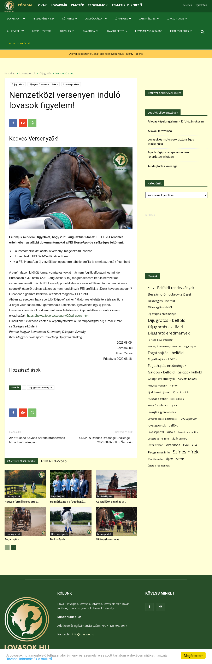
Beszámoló (157, 294)
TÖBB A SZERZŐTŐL (54, 461)
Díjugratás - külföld (165, 327)
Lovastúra (88, 31)
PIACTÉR (77, 5)
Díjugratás (46, 73)
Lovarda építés (115, 31)
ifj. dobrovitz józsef (159, 392)
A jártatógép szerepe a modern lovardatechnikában (168, 154)
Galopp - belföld (161, 372)
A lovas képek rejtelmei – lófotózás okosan (176, 121)
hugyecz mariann (157, 385)
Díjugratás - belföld (167, 320)
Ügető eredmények (159, 465)
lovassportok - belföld (163, 425)
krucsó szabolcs (158, 405)
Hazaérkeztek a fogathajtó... (68, 501)
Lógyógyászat (94, 18)
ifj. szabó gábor (157, 399)
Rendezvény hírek (43, 18)
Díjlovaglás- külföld (160, 307)
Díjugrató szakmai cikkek (43, 84)
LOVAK (41, 5)
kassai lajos (177, 398)
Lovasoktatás (175, 18)
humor (174, 385)
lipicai (174, 405)
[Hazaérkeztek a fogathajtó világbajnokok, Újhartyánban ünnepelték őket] (70, 484)
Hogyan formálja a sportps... (22, 501)
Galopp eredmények (161, 379)
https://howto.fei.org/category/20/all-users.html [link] (58, 315)
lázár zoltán (155, 445)
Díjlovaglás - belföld (161, 301)
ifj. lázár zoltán (181, 392)
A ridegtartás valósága (162, 166)
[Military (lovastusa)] (116, 521)
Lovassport (14, 18)
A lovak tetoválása (160, 131)
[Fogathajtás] (25, 521)
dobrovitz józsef (180, 294)
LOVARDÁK (59, 5)
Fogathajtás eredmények (167, 366)
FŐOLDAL (25, 5)
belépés (187, 4)
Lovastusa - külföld (158, 438)
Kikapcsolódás (179, 31)
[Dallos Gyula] (70, 521)
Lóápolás (65, 31)
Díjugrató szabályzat (41, 387)
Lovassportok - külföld (161, 432)
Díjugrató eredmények (169, 333)
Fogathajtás (57, 496)
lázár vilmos (179, 438)
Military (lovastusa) (107, 539)
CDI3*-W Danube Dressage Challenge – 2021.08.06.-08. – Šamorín (105, 440)
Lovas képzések (41, 31)
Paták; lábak (190, 445)
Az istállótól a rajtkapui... (111, 501)
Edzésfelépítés (104, 496)
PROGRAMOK (98, 5)
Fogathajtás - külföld (163, 359)
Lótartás (68, 18)
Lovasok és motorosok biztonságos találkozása (171, 141)
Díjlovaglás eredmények (162, 314)
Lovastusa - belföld (188, 432)
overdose (173, 445)
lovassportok (188, 418)
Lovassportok (27, 73)
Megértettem (194, 655)
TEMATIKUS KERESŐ (127, 5)
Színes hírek (186, 452)
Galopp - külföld (190, 372)
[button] (202, 33)
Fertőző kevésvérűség (160, 339)
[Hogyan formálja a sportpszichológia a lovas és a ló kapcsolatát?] (25, 484)
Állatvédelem (15, 31)
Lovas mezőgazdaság (148, 31)
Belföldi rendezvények (175, 288)
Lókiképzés (121, 18)
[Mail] (161, 607)
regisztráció (200, 4)
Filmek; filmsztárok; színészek (164, 346)
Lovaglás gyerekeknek (162, 412)
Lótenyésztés (147, 18)
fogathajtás (190, 346)
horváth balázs (187, 379)
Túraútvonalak (155, 458)
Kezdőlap (10, 73)
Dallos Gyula (57, 539)
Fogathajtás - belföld (166, 353)
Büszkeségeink (59, 534)
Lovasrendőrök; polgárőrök (162, 418)
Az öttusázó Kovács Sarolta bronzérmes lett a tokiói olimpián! (37, 440)
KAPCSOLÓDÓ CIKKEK (21, 461)
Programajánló (159, 452)
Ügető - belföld (175, 459)
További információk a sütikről (29, 659)
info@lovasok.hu (83, 634)
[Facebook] (149, 607)
